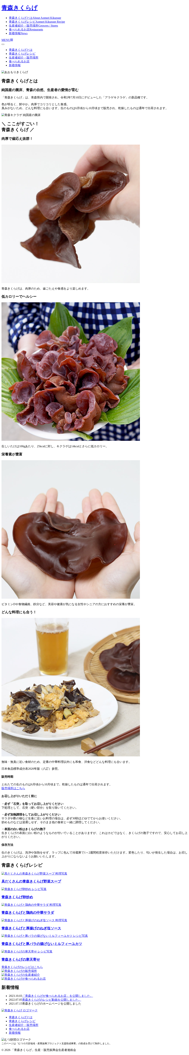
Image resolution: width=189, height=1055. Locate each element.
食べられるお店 (26, 29)
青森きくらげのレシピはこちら (22, 967)
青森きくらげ (19, 7)
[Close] (2, 44)
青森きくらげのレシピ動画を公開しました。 (51, 999)
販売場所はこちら (13, 788)
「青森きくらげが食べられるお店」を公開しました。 (57, 995)
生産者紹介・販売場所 (33, 25)
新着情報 (18, 33)
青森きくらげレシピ (37, 21)
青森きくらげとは (35, 17)
